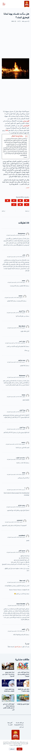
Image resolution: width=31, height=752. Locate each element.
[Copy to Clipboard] (13, 204)
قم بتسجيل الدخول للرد (10, 235)
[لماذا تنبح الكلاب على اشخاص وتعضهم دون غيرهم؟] (23, 666)
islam (23, 395)
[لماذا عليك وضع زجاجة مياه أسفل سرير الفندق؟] (8, 666)
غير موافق (12, 749)
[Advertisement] (15, 40)
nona (23, 473)
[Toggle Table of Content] (26, 136)
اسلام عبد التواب (20, 458)
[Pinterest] (13, 200)
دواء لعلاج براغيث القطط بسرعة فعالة (9, 690)
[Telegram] (26, 204)
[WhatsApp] (20, 204)
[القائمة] (4, 4)
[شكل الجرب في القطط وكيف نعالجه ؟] (23, 683)
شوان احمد (22, 341)
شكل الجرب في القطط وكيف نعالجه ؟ (23, 690)
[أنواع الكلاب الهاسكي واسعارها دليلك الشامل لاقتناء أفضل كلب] (8, 697)
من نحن (21, 727)
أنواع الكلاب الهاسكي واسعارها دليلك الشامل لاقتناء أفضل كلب (8, 707)
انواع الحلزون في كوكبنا (23, 704)
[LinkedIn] (7, 200)
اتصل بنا (10, 725)
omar (23, 281)
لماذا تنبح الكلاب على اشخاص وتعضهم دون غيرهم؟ (23, 674)
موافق (19, 749)
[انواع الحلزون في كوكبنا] (23, 697)
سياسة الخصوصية (19, 725)
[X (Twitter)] (20, 200)
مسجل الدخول (18, 647)
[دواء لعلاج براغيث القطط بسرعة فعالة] (8, 683)
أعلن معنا (9, 723)
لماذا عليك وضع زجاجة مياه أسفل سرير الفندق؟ (8, 674)
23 (18, 21)
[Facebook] (26, 200)
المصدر (25, 157)
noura (23, 442)
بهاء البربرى (22, 311)
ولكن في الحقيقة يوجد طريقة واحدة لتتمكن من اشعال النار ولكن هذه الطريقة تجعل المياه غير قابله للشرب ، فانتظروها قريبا (15, 153)
